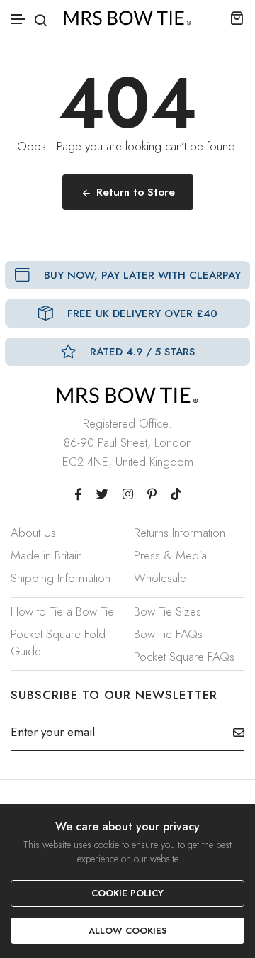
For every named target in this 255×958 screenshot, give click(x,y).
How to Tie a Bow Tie (62, 611)
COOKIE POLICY (127, 893)
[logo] (127, 18)
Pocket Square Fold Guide (58, 642)
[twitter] (102, 494)
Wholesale (160, 577)
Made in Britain (46, 555)
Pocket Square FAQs (184, 656)
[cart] (237, 18)
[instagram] (128, 494)
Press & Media (170, 555)
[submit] (233, 732)
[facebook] (78, 494)
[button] (18, 19)
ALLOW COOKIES (128, 930)
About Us (33, 532)
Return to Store (135, 192)
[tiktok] (176, 494)
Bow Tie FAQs (168, 633)
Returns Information (179, 532)
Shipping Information (60, 577)
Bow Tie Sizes (167, 611)
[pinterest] (152, 494)
